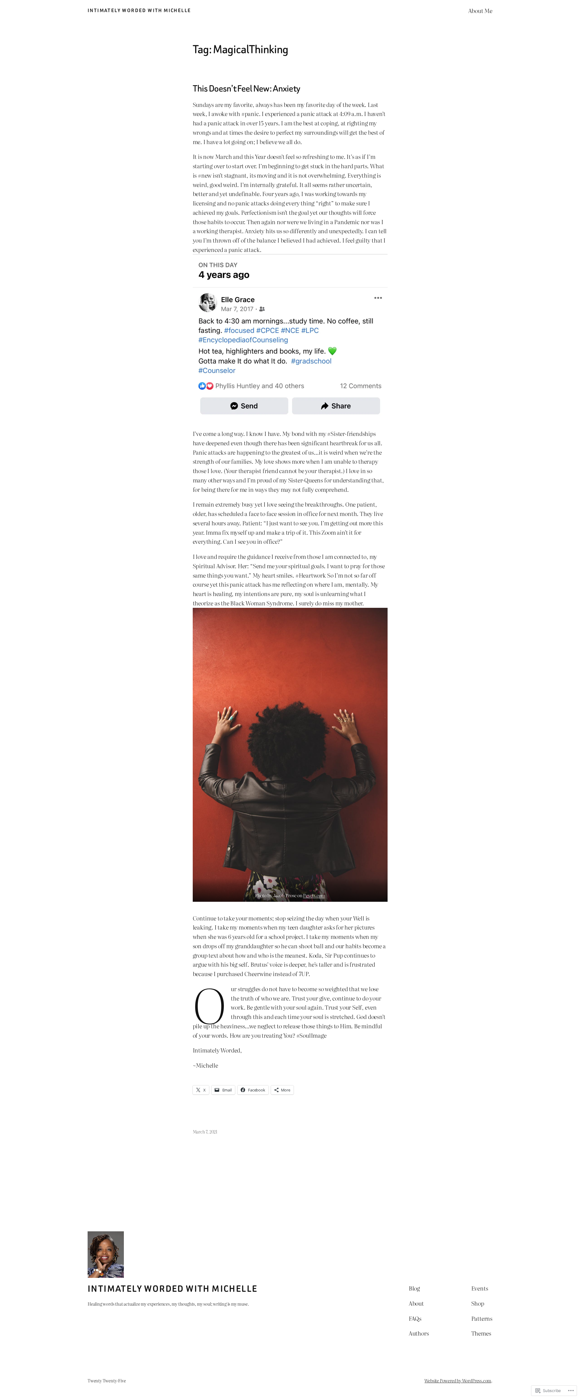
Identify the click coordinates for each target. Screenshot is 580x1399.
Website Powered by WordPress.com (457, 1380)
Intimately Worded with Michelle (139, 10)
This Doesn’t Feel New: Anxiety (246, 88)
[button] (290, 335)
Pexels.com (314, 895)
